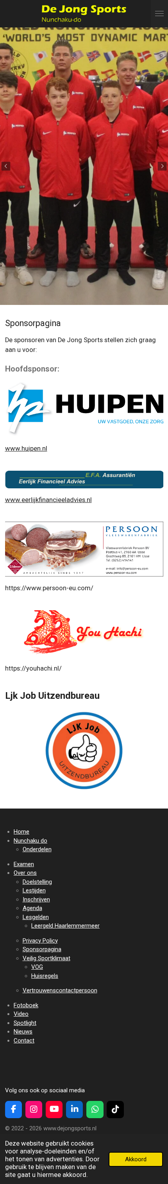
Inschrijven (36, 899)
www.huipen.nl (26, 448)
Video (21, 1013)
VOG (37, 966)
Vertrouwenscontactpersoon (60, 990)
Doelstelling (37, 881)
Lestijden (34, 890)
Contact (24, 1040)
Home (21, 831)
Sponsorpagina (42, 949)
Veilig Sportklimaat (46, 958)
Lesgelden (36, 917)
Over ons (25, 872)
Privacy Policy (40, 940)
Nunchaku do (30, 840)
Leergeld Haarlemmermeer (65, 925)
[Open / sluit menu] (159, 13)
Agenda (32, 908)
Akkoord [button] (136, 1159)
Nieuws (23, 1031)
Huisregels (44, 975)
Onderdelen (37, 849)
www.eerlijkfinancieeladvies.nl (48, 500)
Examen (24, 864)
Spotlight (25, 1022)
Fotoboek (26, 1005)
